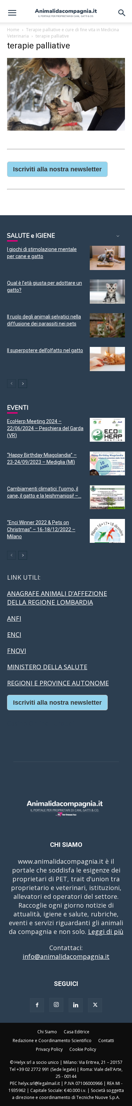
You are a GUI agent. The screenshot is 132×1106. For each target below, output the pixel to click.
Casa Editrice (76, 1032)
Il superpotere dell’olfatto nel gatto (45, 350)
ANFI (14, 618)
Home (13, 30)
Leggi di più (106, 931)
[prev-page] (11, 383)
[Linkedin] (76, 1005)
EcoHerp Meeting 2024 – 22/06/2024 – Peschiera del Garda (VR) (45, 428)
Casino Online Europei (40, 723)
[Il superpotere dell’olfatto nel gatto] (107, 359)
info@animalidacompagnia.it (66, 956)
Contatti (106, 1041)
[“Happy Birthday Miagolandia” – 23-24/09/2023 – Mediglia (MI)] (107, 464)
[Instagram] (56, 1005)
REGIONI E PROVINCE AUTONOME (58, 683)
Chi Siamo (47, 1032)
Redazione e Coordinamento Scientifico (52, 1041)
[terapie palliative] (66, 128)
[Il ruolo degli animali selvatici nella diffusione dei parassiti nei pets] (107, 325)
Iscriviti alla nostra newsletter (57, 169)
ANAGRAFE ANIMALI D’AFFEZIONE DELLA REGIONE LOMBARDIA (57, 597)
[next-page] (22, 383)
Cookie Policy (82, 1049)
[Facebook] (37, 1005)
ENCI (14, 634)
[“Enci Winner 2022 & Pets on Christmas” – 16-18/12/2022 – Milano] (107, 531)
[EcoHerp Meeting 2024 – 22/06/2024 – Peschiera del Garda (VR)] (107, 430)
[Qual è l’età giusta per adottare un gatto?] (107, 291)
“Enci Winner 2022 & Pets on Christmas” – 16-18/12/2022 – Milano (41, 529)
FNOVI (16, 650)
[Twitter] (95, 1005)
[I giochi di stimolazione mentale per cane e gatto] (107, 258)
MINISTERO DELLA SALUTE (47, 667)
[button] (12, 13)
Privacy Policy (49, 1049)
